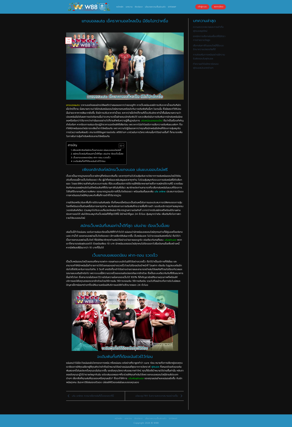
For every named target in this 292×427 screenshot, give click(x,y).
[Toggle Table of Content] (119, 145)
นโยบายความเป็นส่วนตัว (155, 6)
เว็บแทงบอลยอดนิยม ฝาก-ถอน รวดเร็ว (92, 157)
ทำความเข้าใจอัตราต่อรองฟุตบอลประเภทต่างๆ (206, 66)
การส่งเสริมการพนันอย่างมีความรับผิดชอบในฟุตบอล (209, 56)
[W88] (89, 7)
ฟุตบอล (155, 367)
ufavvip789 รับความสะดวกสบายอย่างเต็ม (157, 396)
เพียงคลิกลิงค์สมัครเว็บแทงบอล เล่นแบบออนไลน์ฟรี (97, 150)
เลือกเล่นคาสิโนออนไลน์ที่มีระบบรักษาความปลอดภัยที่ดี (208, 47)
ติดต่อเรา (139, 6)
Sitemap (172, 6)
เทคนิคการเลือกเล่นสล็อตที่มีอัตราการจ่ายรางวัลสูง (209, 38)
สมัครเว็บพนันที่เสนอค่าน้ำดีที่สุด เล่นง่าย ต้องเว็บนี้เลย (98, 153)
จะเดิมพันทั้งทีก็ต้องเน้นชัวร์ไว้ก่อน (89, 161)
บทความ (129, 6)
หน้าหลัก (119, 6)
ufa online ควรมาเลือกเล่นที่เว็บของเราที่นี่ (92, 396)
